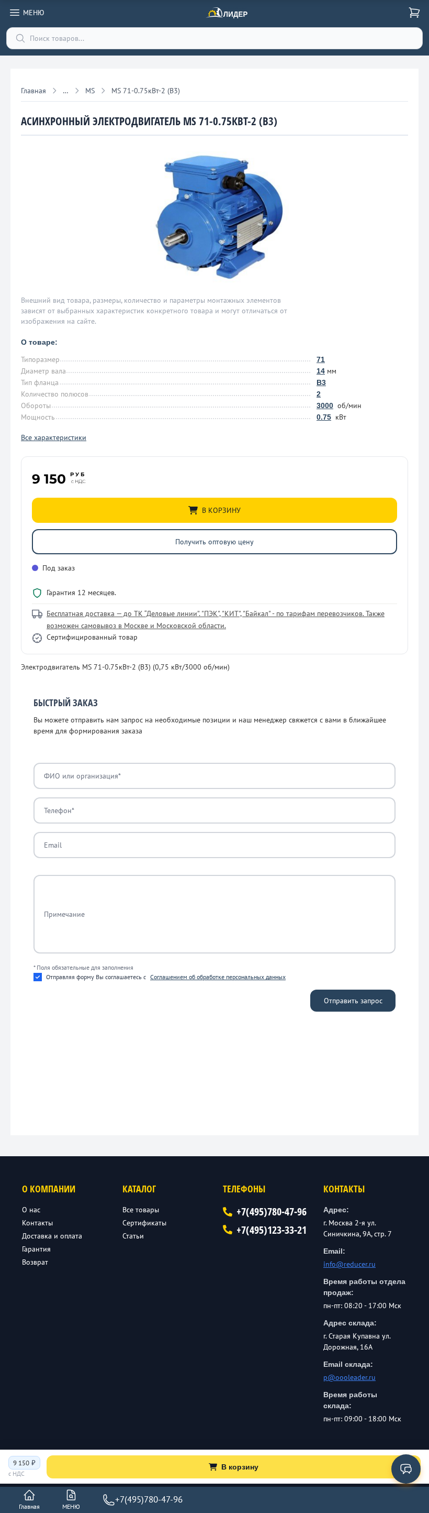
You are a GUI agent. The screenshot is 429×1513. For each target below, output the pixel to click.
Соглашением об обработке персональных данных (218, 977)
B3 (321, 382)
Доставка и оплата (52, 1236)
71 (321, 359)
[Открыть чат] (406, 1469)
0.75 (324, 417)
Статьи (133, 1236)
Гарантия (36, 1249)
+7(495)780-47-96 (271, 1211)
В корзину (239, 1467)
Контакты (37, 1222)
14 (321, 371)
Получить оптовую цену (214, 541)
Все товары (140, 1209)
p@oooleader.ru (349, 1377)
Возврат (35, 1262)
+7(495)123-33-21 (271, 1230)
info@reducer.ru (349, 1264)
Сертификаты (144, 1222)
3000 (325, 405)
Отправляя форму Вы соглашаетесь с (166, 977)
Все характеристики (53, 437)
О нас (31, 1209)
